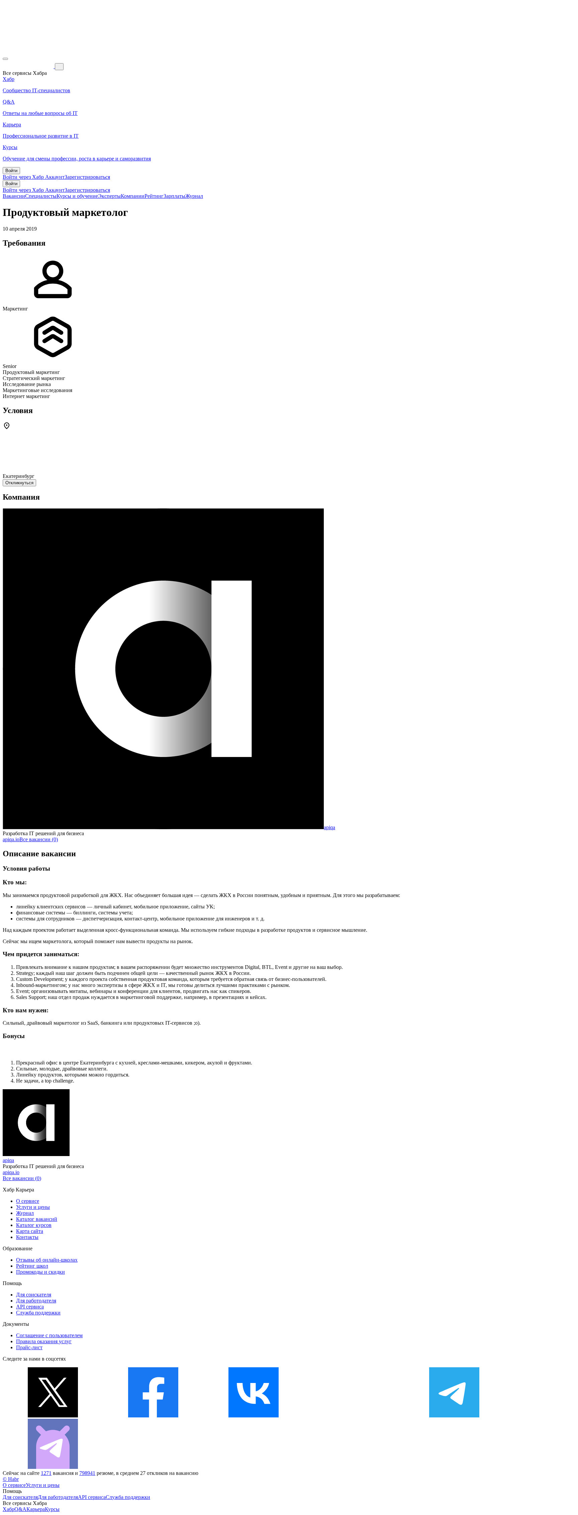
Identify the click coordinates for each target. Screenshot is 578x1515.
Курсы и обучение (77, 196)
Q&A (20, 1509)
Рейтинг (154, 196)
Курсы (52, 1509)
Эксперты (109, 196)
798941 (87, 1473)
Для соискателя (33, 1294)
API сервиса (30, 1306)
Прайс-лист (29, 1347)
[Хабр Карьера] (29, 66)
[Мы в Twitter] (53, 1415)
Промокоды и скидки (40, 1272)
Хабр (8, 1509)
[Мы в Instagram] (354, 1415)
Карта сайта (29, 1231)
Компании (132, 196)
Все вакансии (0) (38, 839)
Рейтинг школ (32, 1266)
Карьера (35, 1509)
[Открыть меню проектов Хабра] (5, 59)
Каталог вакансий (36, 1219)
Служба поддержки (38, 1312)
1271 (46, 1473)
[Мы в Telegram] (454, 1415)
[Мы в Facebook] (153, 1415)
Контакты (27, 1237)
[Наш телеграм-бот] (53, 1467)
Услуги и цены (33, 1207)
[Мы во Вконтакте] (253, 1415)
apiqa (329, 827)
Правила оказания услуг (44, 1341)
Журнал (194, 196)
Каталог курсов (34, 1225)
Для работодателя (36, 1300)
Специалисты (41, 196)
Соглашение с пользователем (49, 1335)
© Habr (11, 1479)
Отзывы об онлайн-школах (47, 1260)
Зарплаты (174, 196)
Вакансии (14, 196)
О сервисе (27, 1201)
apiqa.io (11, 839)
